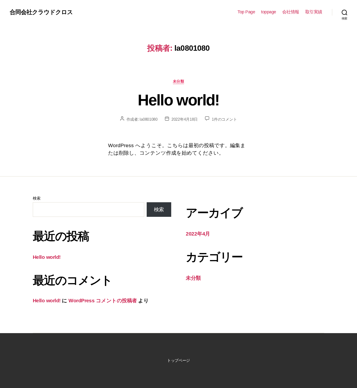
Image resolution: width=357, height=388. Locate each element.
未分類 (178, 81)
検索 (36, 198)
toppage (268, 11)
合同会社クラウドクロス (41, 12)
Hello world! (178, 100)
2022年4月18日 (184, 119)
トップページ (178, 360)
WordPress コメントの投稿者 (102, 300)
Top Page (246, 11)
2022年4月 (198, 233)
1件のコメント (224, 119)
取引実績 (313, 11)
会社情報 (290, 11)
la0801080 (149, 119)
